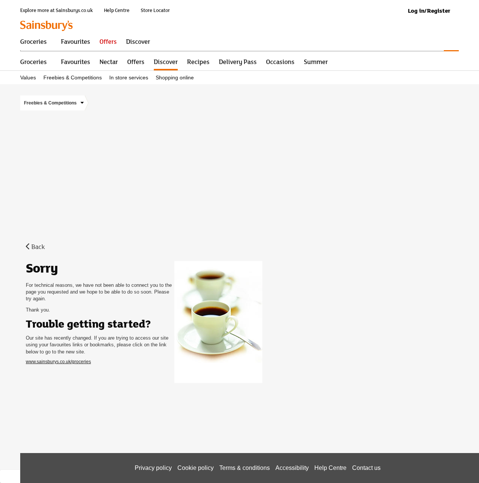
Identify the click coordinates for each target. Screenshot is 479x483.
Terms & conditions (244, 468)
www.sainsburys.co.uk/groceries (58, 361)
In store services (128, 77)
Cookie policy (195, 468)
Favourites (75, 61)
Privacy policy (153, 468)
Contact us (366, 468)
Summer (316, 61)
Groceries (33, 61)
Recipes (198, 61)
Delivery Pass (238, 61)
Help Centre (116, 10)
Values (28, 77)
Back (38, 246)
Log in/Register (429, 10)
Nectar (109, 61)
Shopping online (175, 77)
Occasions (280, 61)
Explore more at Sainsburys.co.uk (56, 10)
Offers (135, 61)
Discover (166, 61)
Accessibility (292, 468)
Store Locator (155, 10)
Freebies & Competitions (72, 77)
